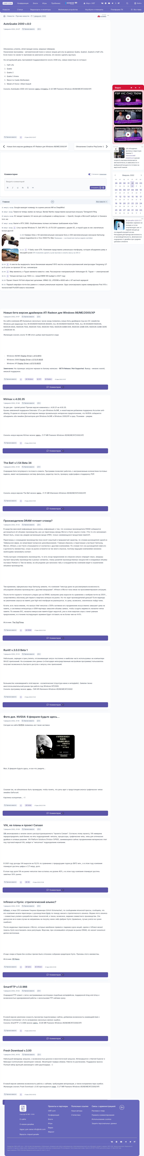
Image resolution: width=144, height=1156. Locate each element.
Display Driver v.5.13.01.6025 (31, 360)
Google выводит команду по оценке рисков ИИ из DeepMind (39, 207)
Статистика (75, 1115)
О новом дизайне (27, 1124)
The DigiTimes (18, 622)
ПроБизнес (55, 3)
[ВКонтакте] (102, 3)
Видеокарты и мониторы (40, 10)
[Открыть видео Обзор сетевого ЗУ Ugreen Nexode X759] (128, 117)
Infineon (6, 910)
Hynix (48, 913)
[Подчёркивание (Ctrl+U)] (17, 187)
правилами (103, 174)
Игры (44, 3)
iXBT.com (52, 1111)
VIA (4, 833)
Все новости (100, 202)
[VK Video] (135, 87)
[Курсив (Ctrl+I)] (12, 187)
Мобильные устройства (68, 10)
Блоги (35, 3)
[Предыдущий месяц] (115, 175)
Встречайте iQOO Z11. (134, 220)
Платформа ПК (117, 10)
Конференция (22, 3)
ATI (21, 321)
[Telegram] (112, 3)
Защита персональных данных (104, 1123)
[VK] (112, 1142)
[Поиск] (127, 3)
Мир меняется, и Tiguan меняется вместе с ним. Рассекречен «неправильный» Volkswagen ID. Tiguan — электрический (59, 272)
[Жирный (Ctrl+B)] (7, 187)
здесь (37, 89)
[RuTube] (119, 3)
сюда (54, 1087)
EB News (15, 959)
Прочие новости (22, 16)
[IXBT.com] (4, 16)
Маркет (51, 1132)
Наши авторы (76, 1111)
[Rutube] (139, 87)
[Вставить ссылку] (33, 187)
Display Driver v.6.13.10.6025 (29, 363)
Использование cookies (101, 1119)
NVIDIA (21, 725)
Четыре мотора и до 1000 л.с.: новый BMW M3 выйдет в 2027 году (37, 276)
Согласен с (95, 174)
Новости (6, 10)
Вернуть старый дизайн (29, 1134)
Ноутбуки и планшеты (94, 10)
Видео (118, 88)
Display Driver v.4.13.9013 (31, 356)
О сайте (23, 1119)
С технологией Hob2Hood (130, 155)
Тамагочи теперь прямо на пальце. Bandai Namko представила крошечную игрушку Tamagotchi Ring (55, 212)
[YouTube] (109, 3)
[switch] (90, 174)
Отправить (97, 187)
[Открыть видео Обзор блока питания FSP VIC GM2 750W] (128, 99)
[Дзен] (105, 3)
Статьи (20, 10)
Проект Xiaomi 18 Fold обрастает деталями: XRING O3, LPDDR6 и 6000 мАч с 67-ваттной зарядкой (47, 280)
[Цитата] (22, 187)
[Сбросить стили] (28, 187)
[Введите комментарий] (55, 181)
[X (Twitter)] (115, 3)
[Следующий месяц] (141, 175)
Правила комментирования (103, 1115)
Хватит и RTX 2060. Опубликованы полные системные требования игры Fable (45, 223)
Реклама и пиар (98, 1111)
